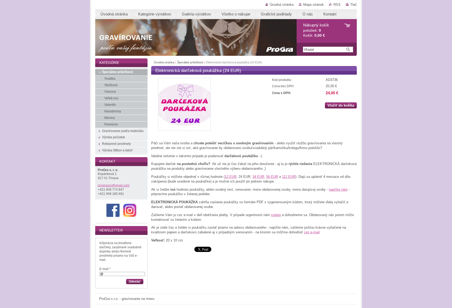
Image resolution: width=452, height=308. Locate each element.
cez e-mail (312, 232)
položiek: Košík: (316, 30)
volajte (276, 215)
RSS (337, 5)
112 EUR (288, 177)
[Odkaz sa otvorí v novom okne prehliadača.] (184, 130)
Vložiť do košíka (340, 105)
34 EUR (258, 177)
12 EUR (230, 177)
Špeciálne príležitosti (190, 62)
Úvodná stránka (281, 5)
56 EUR (272, 177)
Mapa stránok (313, 5)
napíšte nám (338, 189)
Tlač (353, 5)
